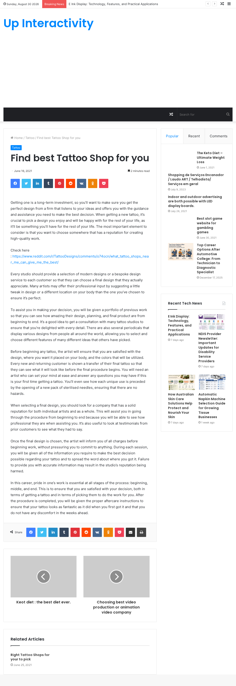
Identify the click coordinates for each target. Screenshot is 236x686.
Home (18, 138)
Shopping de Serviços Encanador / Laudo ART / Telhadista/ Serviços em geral (196, 179)
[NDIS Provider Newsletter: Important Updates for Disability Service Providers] (211, 322)
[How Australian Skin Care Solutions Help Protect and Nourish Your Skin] (181, 382)
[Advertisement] (118, 73)
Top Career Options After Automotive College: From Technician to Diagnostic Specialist (208, 259)
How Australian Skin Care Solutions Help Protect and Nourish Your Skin (181, 405)
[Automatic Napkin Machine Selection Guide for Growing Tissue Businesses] (211, 382)
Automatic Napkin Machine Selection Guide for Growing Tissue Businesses (211, 405)
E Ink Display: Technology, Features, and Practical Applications (180, 325)
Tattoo (30, 138)
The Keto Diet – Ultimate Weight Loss (211, 157)
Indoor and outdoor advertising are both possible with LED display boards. (195, 201)
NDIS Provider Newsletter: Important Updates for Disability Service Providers (209, 347)
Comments (218, 136)
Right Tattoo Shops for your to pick (30, 657)
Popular (172, 136)
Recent (194, 136)
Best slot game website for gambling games (209, 225)
